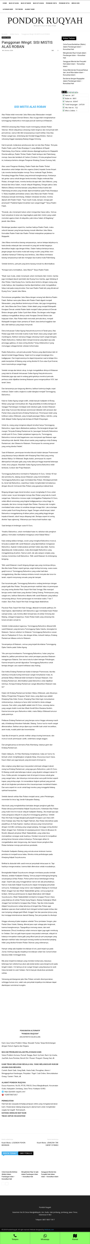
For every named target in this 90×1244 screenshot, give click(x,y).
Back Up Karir (26, 3)
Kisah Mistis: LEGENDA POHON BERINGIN (13, 1144)
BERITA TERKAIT (10, 1153)
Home (5, 3)
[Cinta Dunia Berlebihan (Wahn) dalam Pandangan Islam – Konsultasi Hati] (10, 1164)
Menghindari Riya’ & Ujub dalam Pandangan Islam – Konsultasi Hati (29, 1174)
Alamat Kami (30, 9)
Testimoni (19, 9)
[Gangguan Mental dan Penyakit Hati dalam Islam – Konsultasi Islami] (49, 1164)
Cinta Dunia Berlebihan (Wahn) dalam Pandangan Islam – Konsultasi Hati (74, 46)
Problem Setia (64, 3)
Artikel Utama (14, 34)
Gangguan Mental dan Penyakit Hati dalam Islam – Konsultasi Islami (49, 1174)
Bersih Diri (76, 3)
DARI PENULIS (26, 1153)
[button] (85, 3)
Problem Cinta (51, 3)
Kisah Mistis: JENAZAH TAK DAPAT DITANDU (47, 1144)
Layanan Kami (8, 9)
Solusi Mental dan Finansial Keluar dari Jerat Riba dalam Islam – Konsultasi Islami (75, 72)
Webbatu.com (49, 1230)
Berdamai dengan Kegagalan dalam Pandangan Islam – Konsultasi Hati (73, 81)
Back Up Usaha (38, 3)
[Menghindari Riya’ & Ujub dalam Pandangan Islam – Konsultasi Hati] (30, 1164)
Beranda (4, 34)
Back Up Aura (14, 3)
